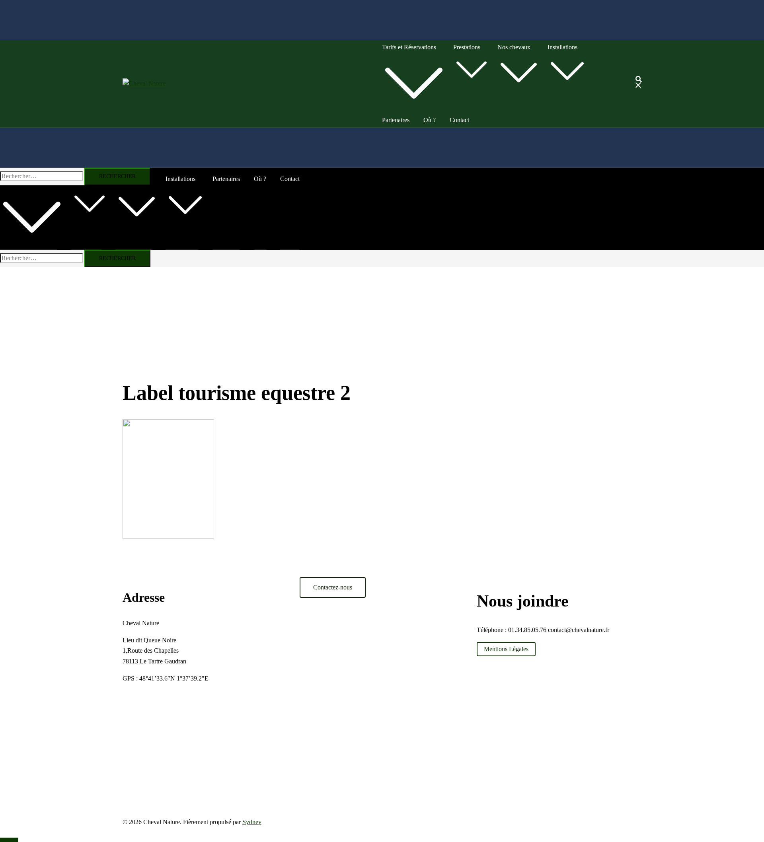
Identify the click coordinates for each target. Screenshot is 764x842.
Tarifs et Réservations (409, 47)
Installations (562, 47)
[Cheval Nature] (144, 83)
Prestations (466, 47)
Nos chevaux (513, 47)
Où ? (429, 120)
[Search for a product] (638, 83)
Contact (459, 120)
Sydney (251, 822)
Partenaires (395, 120)
